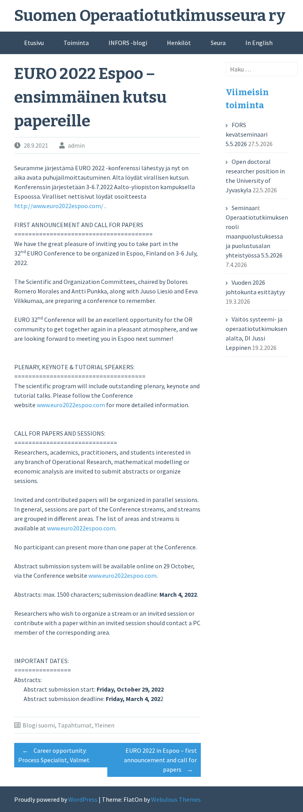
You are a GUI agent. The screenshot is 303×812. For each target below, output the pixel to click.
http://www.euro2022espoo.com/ (58, 206)
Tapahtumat (75, 725)
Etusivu (34, 43)
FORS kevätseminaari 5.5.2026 (246, 134)
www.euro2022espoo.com (71, 405)
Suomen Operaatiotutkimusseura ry (149, 15)
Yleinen (104, 725)
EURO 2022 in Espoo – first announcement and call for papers (160, 759)
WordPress (82, 799)
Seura (218, 43)
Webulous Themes (176, 799)
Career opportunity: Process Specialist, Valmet (54, 755)
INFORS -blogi (127, 43)
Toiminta (76, 43)
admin (76, 145)
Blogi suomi (38, 725)
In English (259, 43)
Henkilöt (179, 43)
